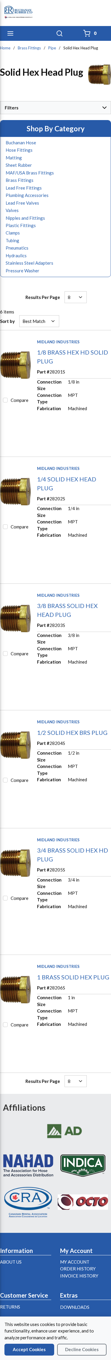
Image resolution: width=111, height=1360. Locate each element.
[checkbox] (5, 400)
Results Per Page (42, 297)
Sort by (7, 321)
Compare (19, 400)
